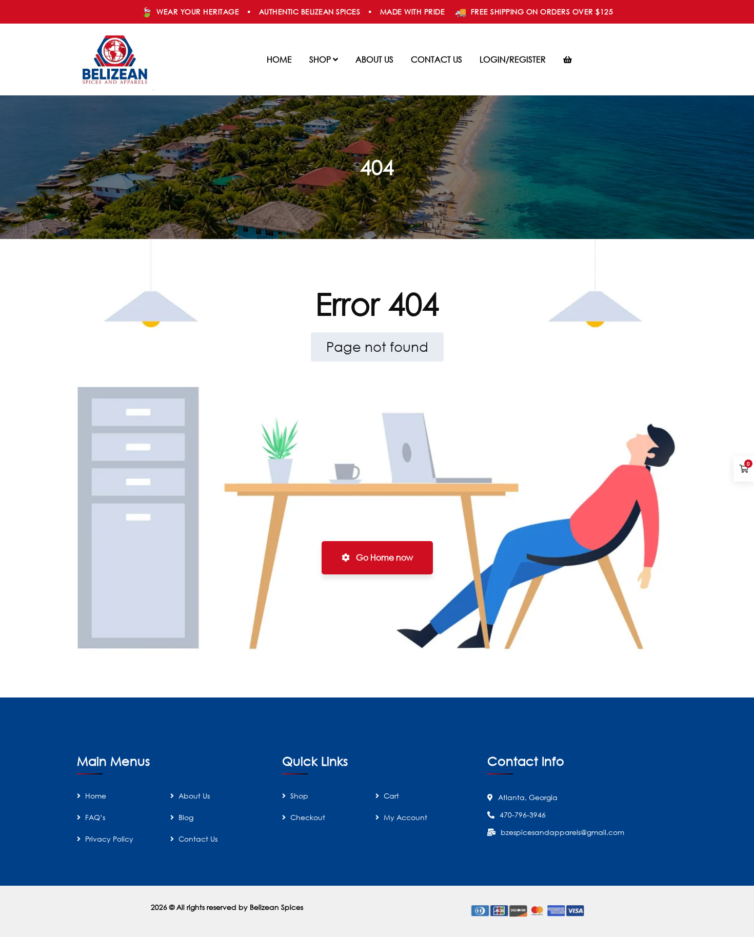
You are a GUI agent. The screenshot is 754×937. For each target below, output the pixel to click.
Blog (185, 817)
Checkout (307, 817)
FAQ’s (95, 817)
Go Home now (383, 557)
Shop (299, 795)
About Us (194, 795)
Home (95, 795)
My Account (405, 817)
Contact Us (197, 838)
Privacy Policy (109, 838)
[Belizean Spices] (115, 59)
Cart (391, 795)
